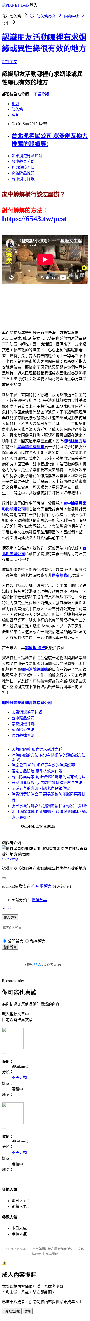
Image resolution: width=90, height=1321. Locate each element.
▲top (6, 908)
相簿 (15, 104)
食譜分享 (39, 900)
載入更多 (10, 917)
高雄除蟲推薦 (23, 173)
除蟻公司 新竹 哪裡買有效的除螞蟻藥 (43, 765)
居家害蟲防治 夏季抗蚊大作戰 (37, 771)
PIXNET (22, 1249)
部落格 (17, 109)
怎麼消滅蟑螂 (23, 724)
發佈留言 (10, 947)
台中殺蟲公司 (23, 161)
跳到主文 (9, 62)
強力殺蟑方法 (23, 167)
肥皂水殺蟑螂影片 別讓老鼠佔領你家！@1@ (49, 806)
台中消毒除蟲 (23, 179)
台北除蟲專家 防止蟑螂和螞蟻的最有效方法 (48, 777)
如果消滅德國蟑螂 (27, 156)
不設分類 (41, 94)
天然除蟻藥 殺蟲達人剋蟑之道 (37, 749)
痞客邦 (37, 886)
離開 (27, 1311)
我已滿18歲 (12, 1311)
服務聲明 (52, 1254)
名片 (15, 115)
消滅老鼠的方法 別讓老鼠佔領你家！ (43, 788)
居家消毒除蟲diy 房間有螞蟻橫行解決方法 (47, 783)
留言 (48, 886)
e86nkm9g (10, 859)
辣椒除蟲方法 (23, 730)
